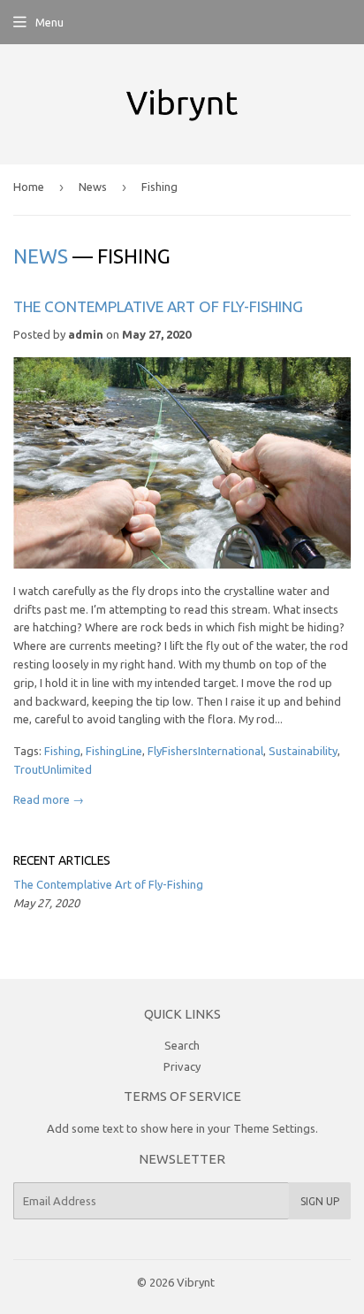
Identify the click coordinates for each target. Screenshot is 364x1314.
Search (182, 1045)
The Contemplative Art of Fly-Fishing (158, 306)
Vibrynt (196, 1282)
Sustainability (303, 751)
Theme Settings (274, 1128)
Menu (49, 22)
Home (28, 186)
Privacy (182, 1066)
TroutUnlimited (52, 769)
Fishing (62, 751)
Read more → (48, 799)
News (93, 186)
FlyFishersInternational (205, 751)
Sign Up (319, 1201)
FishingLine (114, 751)
